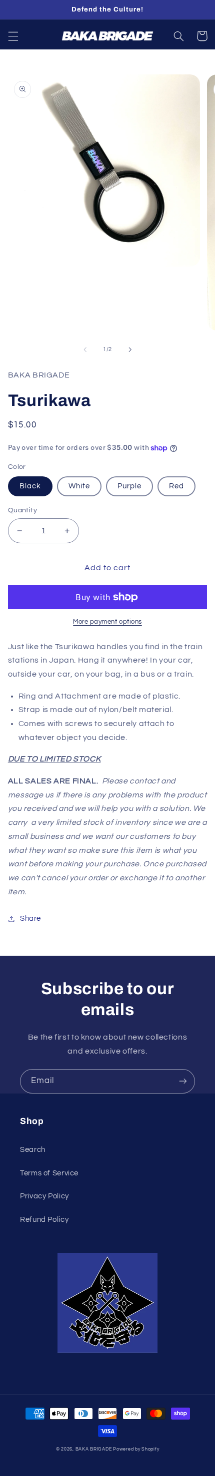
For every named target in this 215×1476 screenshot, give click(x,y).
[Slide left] (85, 350)
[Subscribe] (183, 1081)
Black (30, 486)
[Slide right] (130, 350)
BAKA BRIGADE (94, 1449)
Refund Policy (44, 1219)
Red (176, 486)
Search (33, 1149)
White (79, 486)
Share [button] (30, 918)
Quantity (22, 510)
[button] (13, 35)
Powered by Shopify (136, 1449)
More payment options (107, 622)
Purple (130, 486)
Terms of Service (49, 1173)
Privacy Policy (44, 1196)
